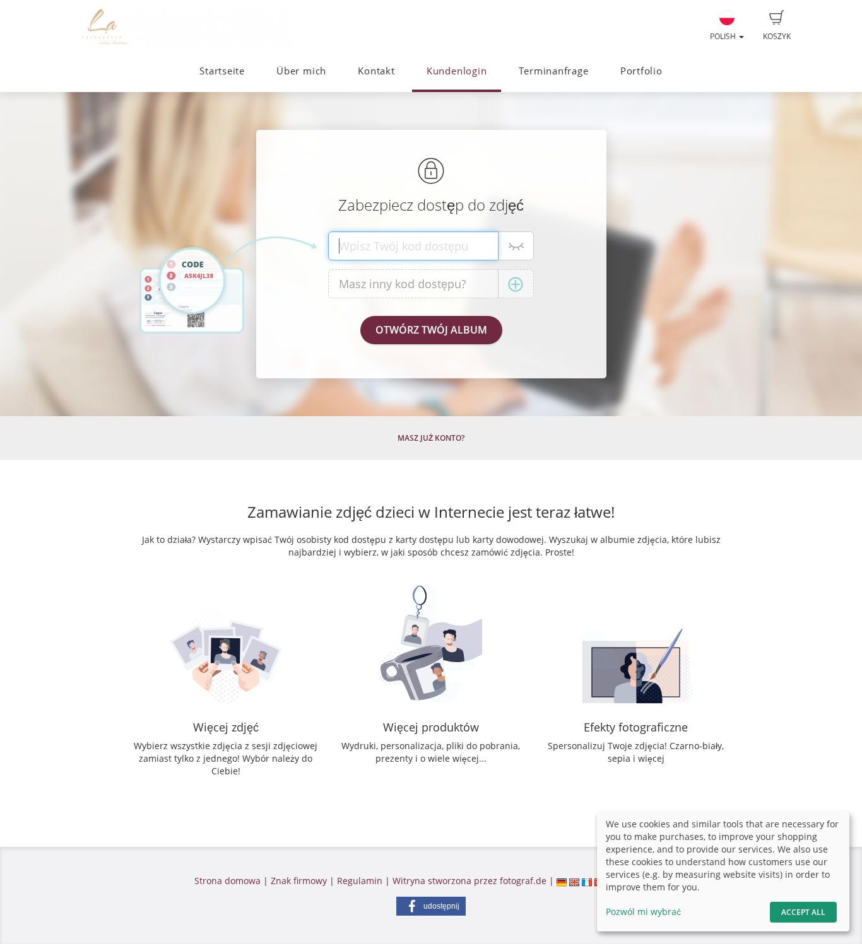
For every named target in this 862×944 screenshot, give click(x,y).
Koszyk (777, 36)
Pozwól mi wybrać (643, 912)
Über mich (301, 71)
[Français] (587, 881)
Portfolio (641, 71)
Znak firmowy (300, 881)
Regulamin (359, 881)
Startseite (222, 71)
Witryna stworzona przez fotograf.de (469, 881)
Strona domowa (227, 881)
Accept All (803, 912)
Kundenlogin (457, 71)
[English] (574, 881)
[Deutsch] (562, 881)
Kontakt (376, 71)
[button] (431, 906)
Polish (724, 36)
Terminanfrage (554, 71)
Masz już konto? (431, 438)
